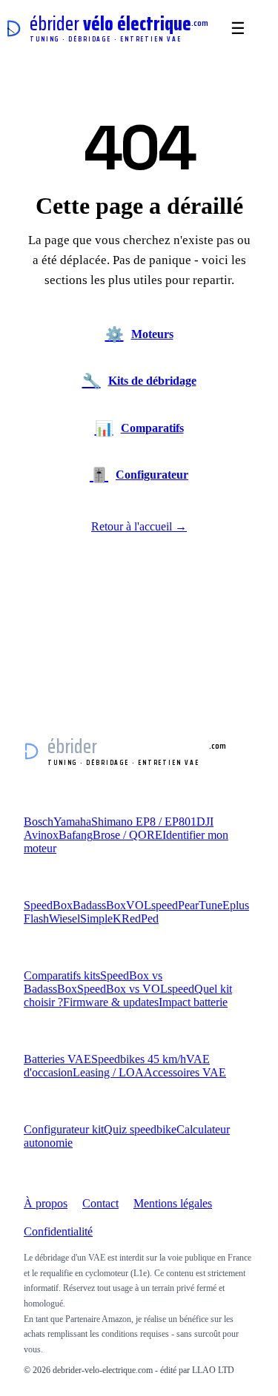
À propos (45, 1203)
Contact (100, 1203)
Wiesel (64, 918)
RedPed (140, 918)
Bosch (38, 821)
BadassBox (99, 905)
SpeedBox (48, 905)
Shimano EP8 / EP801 (143, 821)
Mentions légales (172, 1203)
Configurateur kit (64, 1129)
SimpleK (101, 918)
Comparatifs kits (62, 975)
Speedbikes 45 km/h (138, 1059)
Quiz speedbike (140, 1129)
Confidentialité (58, 1231)
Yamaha (72, 821)
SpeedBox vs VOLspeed (135, 988)
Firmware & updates (111, 1002)
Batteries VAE (57, 1059)
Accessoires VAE (185, 1072)
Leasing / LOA (108, 1072)
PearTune (200, 905)
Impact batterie (193, 1002)
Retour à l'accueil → (139, 526)
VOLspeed (152, 905)
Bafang (76, 835)
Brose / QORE (127, 835)
